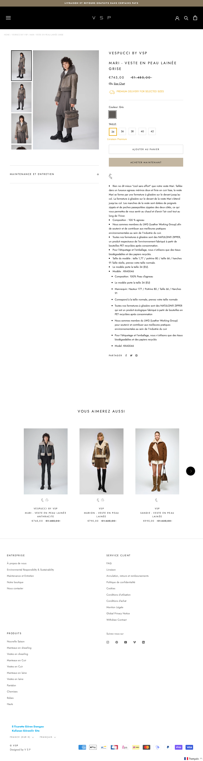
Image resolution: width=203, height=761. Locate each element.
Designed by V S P (20, 749)
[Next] (93, 100)
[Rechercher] (186, 18)
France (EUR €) (20, 737)
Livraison (111, 570)
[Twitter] (131, 355)
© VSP (14, 745)
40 (142, 131)
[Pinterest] (136, 355)
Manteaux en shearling (19, 648)
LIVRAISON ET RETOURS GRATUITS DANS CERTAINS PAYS (101, 3)
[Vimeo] (134, 642)
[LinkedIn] (143, 642)
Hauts (10, 704)
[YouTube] (125, 642)
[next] (190, 471)
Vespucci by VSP (20, 34)
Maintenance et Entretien (20, 576)
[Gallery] (54, 99)
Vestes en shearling (17, 654)
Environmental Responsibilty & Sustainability (30, 570)
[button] (193, 758)
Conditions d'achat (116, 601)
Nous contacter (15, 588)
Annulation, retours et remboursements (127, 576)
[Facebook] (126, 355)
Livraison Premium (112, 139)
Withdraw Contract (116, 620)
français (46, 737)
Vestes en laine (15, 679)
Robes (10, 698)
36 (122, 131)
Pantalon (11, 685)
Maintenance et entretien (32, 174)
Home (7, 34)
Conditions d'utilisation (118, 595)
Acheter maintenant (146, 162)
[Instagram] (107, 642)
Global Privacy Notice (118, 613)
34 (112, 132)
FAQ (108, 563)
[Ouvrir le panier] (195, 18)
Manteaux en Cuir (16, 660)
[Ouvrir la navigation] (8, 17)
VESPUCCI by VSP (128, 53)
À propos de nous (16, 563)
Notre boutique (15, 582)
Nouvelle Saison (16, 641)
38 (132, 131)
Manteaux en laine (17, 673)
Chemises (12, 691)
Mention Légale (114, 607)
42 (152, 131)
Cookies (110, 588)
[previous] (12, 471)
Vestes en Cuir (15, 666)
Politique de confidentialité (120, 582)
